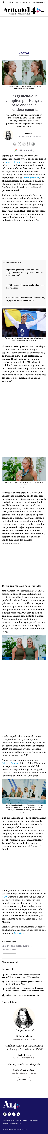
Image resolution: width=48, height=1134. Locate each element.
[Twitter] (5, 1114)
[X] (19, 144)
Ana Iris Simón (25, 2)
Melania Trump (37, 2)
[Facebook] (15, 144)
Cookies (6, 1123)
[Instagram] (9, 1114)
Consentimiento (15, 1123)
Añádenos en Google (25, 150)
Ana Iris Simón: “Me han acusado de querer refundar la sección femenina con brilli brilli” (25, 989)
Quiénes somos (8, 1120)
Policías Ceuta (13, 2)
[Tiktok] (18, 1114)
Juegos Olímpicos (14, 162)
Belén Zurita (29, 133)
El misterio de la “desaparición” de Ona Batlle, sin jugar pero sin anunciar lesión (25, 299)
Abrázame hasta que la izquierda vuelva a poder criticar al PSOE (24, 982)
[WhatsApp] (28, 144)
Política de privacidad (30, 1120)
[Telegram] (33, 144)
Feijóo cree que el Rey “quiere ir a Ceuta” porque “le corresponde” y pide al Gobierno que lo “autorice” (24, 272)
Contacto (18, 1120)
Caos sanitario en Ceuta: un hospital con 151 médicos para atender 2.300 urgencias (24, 975)
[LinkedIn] (24, 144)
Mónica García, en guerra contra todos (22, 995)
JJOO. (5, 896)
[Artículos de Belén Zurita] (8, 135)
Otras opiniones (9, 1002)
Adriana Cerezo (10, 763)
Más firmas (22, 1079)
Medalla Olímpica (9, 950)
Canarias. (19, 933)
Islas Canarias (8, 946)
